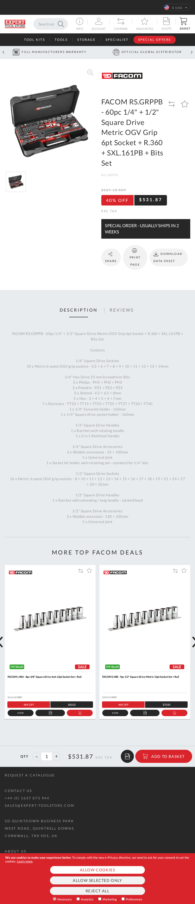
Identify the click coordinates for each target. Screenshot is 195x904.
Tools (61, 39)
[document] (97, 878)
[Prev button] (3, 52)
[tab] (78, 310)
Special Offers (154, 39)
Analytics (87, 899)
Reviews (122, 310)
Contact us (18, 791)
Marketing (109, 899)
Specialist (117, 39)
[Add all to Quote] (127, 756)
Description (79, 310)
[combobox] (51, 24)
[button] (176, 7)
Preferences (134, 899)
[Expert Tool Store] (15, 23)
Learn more (25, 861)
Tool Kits (34, 39)
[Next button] (192, 52)
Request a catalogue (30, 775)
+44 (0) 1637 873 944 (27, 798)
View (20, 713)
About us (15, 851)
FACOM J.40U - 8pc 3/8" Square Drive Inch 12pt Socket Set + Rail (45, 676)
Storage (86, 39)
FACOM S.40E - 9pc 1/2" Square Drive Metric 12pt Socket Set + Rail (140, 676)
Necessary (64, 899)
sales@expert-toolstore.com (39, 805)
